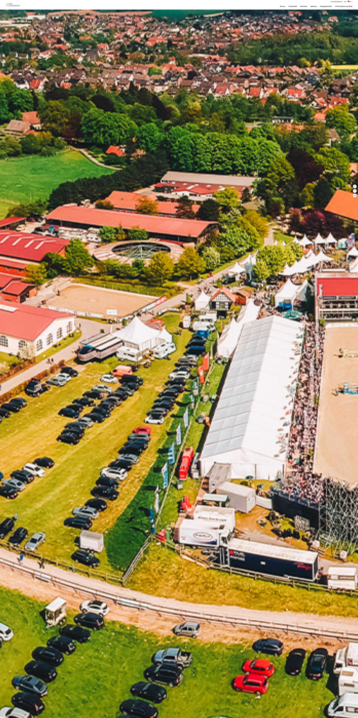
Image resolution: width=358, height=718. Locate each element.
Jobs (345, 1)
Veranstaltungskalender (336, 1)
